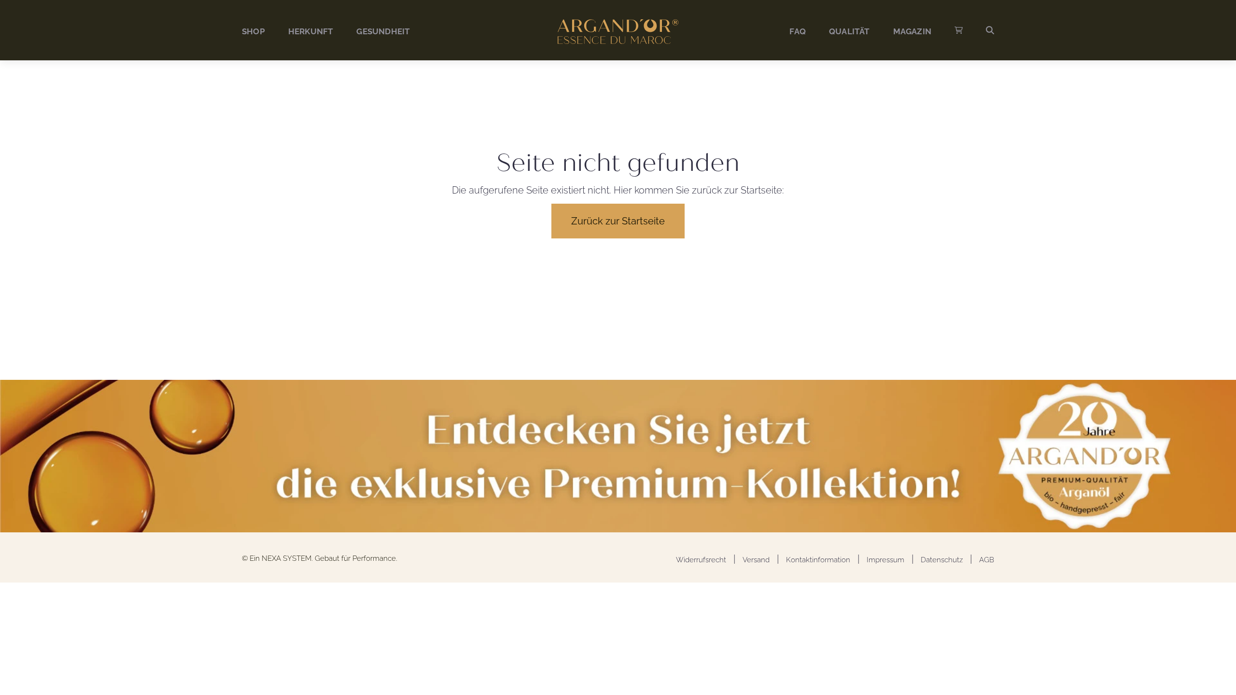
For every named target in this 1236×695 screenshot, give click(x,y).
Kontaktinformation (818, 560)
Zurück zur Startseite (618, 221)
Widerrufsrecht (701, 560)
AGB (986, 560)
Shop (253, 31)
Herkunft (311, 31)
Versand (756, 560)
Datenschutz (942, 560)
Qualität (849, 31)
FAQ (797, 31)
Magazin (912, 31)
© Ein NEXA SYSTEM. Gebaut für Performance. (319, 558)
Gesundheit (383, 31)
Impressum (885, 560)
